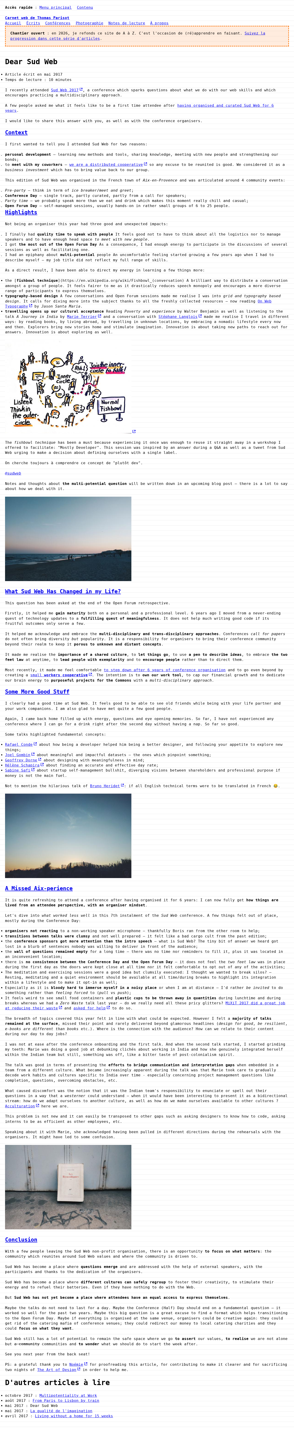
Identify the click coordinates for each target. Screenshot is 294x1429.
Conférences (58, 23)
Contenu (85, 7)
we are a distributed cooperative (106, 164)
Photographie (89, 23)
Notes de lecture (126, 23)
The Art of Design (56, 1370)
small (59, 675)
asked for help (90, 1008)
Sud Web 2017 (65, 90)
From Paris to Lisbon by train (66, 1400)
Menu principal (56, 7)
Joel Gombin (17, 755)
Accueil (13, 23)
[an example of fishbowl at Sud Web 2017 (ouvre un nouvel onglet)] (70, 432)
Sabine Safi (17, 770)
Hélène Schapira (22, 765)
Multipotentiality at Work (68, 1395)
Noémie (76, 1364)
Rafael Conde (19, 744)
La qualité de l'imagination (61, 1411)
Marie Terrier (82, 316)
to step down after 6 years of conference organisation (165, 670)
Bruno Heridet (105, 786)
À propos (159, 23)
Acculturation (20, 1106)
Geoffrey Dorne (21, 760)
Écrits (33, 23)
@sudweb (13, 473)
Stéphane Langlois (178, 316)
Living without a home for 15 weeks (74, 1416)
